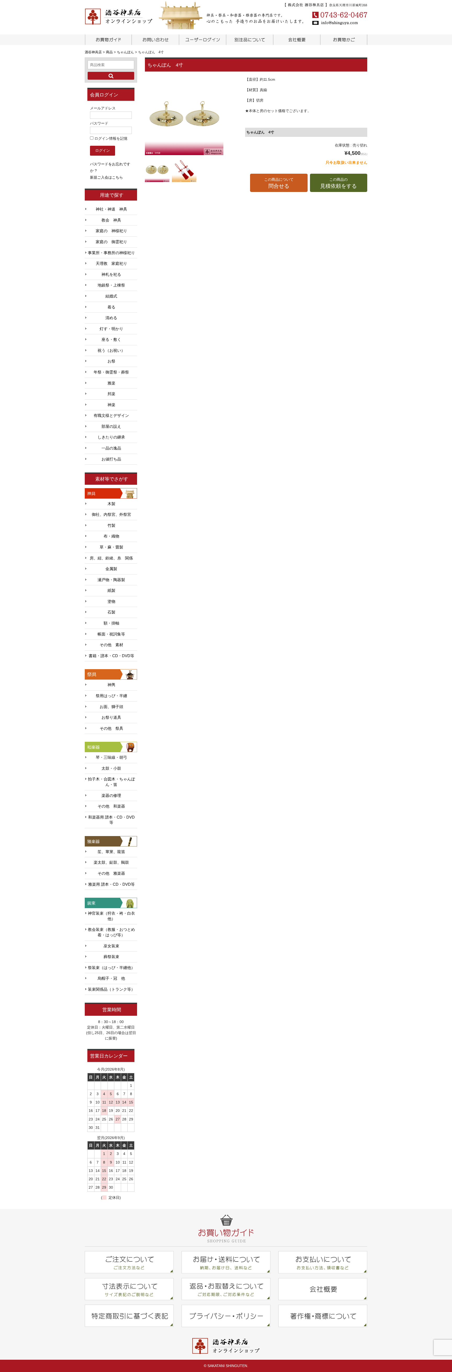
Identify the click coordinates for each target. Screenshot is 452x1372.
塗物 (111, 601)
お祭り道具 (111, 717)
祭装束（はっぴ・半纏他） (111, 968)
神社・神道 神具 (111, 209)
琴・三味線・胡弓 (111, 757)
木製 (111, 504)
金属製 (111, 569)
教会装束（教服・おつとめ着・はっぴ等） (111, 932)
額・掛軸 (111, 623)
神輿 (111, 685)
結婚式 (111, 296)
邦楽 (111, 394)
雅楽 (111, 383)
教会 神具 (111, 220)
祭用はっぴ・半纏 (111, 696)
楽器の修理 (111, 795)
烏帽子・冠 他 (111, 978)
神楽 (111, 405)
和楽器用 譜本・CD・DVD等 (111, 820)
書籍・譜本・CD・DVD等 (111, 656)
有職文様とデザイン (111, 415)
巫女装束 (111, 946)
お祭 (111, 361)
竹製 (111, 525)
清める (111, 318)
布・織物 (111, 536)
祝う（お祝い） (111, 350)
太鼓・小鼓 (111, 768)
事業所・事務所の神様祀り (111, 253)
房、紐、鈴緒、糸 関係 (111, 558)
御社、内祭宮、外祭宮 (111, 514)
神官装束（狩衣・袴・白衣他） (111, 916)
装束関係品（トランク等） (111, 989)
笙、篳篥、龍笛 (111, 852)
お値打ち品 (111, 459)
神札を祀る (111, 274)
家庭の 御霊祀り (111, 242)
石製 (111, 612)
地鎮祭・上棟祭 (111, 285)
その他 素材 (111, 645)
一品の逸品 (111, 448)
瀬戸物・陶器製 (111, 580)
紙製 (111, 590)
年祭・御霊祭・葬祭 (111, 372)
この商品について (278, 183)
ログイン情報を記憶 (110, 138)
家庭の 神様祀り (111, 231)
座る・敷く (111, 339)
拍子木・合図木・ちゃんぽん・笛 (111, 782)
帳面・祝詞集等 (111, 634)
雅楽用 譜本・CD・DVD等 (111, 884)
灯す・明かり (111, 329)
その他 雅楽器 (111, 873)
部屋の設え (111, 426)
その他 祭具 (111, 728)
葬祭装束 (111, 957)
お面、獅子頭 (111, 707)
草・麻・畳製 (111, 547)
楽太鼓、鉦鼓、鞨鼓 (111, 862)
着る (111, 307)
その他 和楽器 (111, 806)
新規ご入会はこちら (106, 177)
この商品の (338, 183)
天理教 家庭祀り (111, 263)
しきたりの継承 (111, 437)
